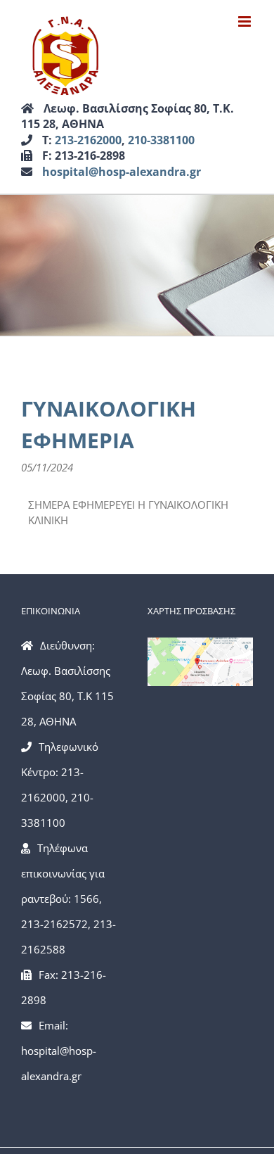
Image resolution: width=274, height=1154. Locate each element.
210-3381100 (161, 140)
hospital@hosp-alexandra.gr (121, 171)
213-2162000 (88, 140)
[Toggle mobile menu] (245, 21)
